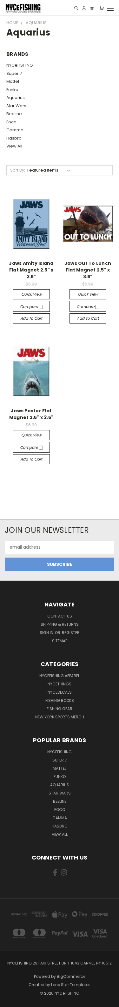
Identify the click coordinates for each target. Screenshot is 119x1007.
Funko (12, 90)
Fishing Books (59, 700)
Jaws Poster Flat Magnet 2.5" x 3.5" (31, 414)
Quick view (31, 294)
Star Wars (16, 106)
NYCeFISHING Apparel (59, 675)
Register (71, 632)
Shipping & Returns (60, 624)
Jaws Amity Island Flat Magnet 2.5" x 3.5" (31, 270)
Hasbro (14, 138)
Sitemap (59, 641)
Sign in (47, 632)
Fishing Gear (59, 708)
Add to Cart (31, 318)
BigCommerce (71, 976)
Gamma (14, 130)
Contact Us (59, 616)
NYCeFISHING (19, 65)
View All (14, 146)
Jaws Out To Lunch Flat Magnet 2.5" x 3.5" (87, 270)
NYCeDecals (60, 692)
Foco (11, 122)
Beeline (14, 114)
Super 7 (14, 73)
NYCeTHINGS (59, 684)
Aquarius (15, 98)
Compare (29, 306)
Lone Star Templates (70, 984)
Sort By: (17, 170)
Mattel (12, 81)
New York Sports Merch (59, 717)
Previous (9, 1000)
